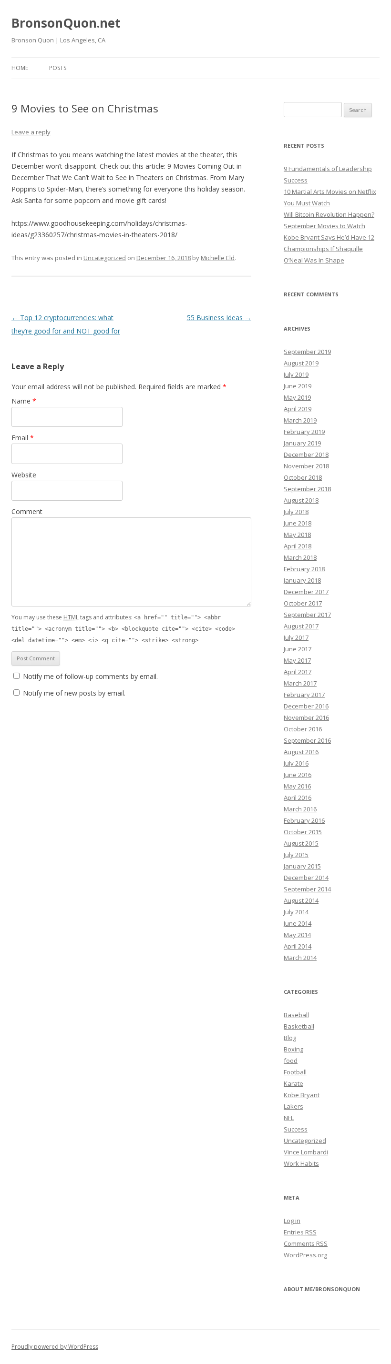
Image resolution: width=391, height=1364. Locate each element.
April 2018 (297, 546)
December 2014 (306, 877)
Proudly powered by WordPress (54, 1347)
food (291, 1060)
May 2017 (297, 660)
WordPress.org (305, 1255)
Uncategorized (104, 257)
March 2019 (300, 420)
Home (19, 68)
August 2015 (301, 843)
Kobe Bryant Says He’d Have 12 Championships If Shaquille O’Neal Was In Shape (329, 248)
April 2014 (297, 946)
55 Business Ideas (219, 317)
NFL (289, 1117)
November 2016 (306, 717)
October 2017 (303, 603)
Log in (292, 1220)
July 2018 (296, 511)
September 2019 (307, 351)
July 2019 (296, 374)
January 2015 (302, 866)
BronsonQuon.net (66, 22)
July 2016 (296, 763)
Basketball (299, 1026)
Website (23, 474)
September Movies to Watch (324, 226)
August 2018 (301, 500)
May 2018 (297, 534)
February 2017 (304, 694)
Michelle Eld (218, 257)
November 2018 (306, 466)
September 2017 (307, 614)
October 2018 (303, 477)
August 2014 (301, 900)
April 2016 (297, 797)
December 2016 (306, 706)
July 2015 (296, 854)
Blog (290, 1037)
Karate (293, 1083)
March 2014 (300, 957)
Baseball (296, 1014)
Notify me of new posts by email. (74, 692)
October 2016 (303, 729)
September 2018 (307, 489)
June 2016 (297, 774)
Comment (26, 511)
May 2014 (297, 934)
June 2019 (297, 386)
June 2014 (297, 923)
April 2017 (297, 671)
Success (296, 1129)
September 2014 (307, 889)
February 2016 (304, 820)
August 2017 (301, 626)
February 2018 (304, 569)
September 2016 (307, 740)
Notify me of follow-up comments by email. (90, 676)
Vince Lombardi (306, 1152)
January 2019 (302, 443)
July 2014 (296, 912)
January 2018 (302, 580)
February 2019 (304, 431)
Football (295, 1072)
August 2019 (301, 363)
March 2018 (300, 557)
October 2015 (303, 832)
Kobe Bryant (301, 1095)
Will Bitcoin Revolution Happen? (329, 214)
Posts (57, 68)
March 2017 (300, 683)
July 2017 (296, 637)
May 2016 (297, 786)
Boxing (293, 1049)
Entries (300, 1232)
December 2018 (306, 454)
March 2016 (300, 809)
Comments (306, 1243)
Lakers (293, 1106)
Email (22, 437)
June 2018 (297, 523)
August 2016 (301, 752)
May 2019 (297, 397)
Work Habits (301, 1163)
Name (23, 400)
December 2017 (306, 591)
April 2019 (297, 408)
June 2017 (297, 649)
